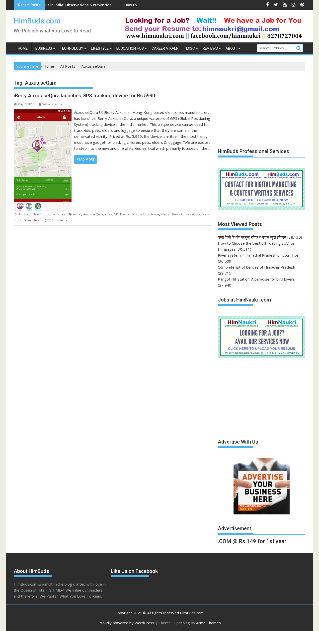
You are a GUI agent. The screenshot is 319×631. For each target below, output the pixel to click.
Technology (71, 48)
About (231, 48)
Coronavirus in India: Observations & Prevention (52, 4)
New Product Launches (49, 214)
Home (23, 48)
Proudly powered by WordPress (126, 622)
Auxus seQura (93, 214)
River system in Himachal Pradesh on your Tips (258, 255)
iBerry (165, 214)
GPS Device (122, 214)
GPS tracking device (145, 214)
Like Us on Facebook (134, 571)
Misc (190, 48)
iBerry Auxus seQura (185, 214)
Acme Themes (208, 622)
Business (43, 48)
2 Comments (58, 220)
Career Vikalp (165, 48)
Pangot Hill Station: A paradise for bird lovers (256, 279)
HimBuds (24, 214)
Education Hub (130, 48)
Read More (85, 159)
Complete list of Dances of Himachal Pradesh (256, 267)
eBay (108, 214)
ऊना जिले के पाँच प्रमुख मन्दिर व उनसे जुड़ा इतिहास (252, 237)
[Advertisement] (255, 107)
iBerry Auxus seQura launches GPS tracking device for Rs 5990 (84, 96)
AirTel (77, 214)
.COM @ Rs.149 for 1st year (252, 541)
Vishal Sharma (52, 104)
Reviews (210, 48)
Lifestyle (100, 48)
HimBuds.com (37, 20)
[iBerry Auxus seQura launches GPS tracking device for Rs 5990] (43, 112)
